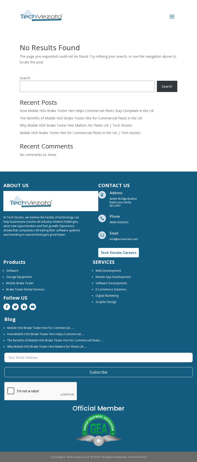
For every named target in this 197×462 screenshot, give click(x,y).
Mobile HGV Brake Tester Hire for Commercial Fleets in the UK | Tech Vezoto (80, 132)
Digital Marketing (107, 296)
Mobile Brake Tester (20, 283)
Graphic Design (106, 302)
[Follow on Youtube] (32, 306)
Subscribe (98, 372)
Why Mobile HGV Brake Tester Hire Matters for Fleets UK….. (47, 347)
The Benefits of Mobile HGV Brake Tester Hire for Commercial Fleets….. (55, 340)
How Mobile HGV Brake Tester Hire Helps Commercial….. (45, 334)
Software (12, 271)
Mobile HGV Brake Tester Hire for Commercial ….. (40, 328)
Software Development (111, 283)
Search (25, 78)
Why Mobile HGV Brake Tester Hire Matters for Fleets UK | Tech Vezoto (76, 125)
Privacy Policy (137, 457)
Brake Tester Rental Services (25, 289)
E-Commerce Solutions (111, 289)
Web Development (108, 271)
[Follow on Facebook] (6, 306)
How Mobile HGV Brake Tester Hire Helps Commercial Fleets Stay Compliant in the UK (87, 110)
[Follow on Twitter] (15, 306)
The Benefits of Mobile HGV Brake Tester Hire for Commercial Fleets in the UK (81, 118)
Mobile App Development (113, 277)
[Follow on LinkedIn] (24, 306)
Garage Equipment (19, 277)
